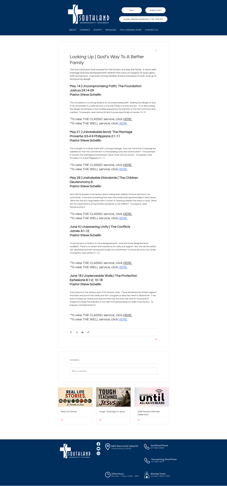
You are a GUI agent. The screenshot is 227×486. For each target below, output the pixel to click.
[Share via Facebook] (71, 332)
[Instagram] (98, 453)
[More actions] (155, 50)
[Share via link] (88, 332)
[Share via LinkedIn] (82, 332)
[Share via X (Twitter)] (77, 332)
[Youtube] (98, 448)
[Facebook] (98, 444)
